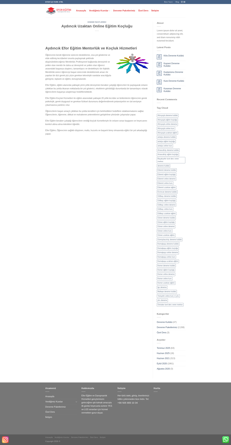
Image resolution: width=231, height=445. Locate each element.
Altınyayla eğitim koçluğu (167, 120)
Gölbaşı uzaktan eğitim (167, 213)
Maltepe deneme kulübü (167, 292)
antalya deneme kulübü (167, 137)
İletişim (155, 10)
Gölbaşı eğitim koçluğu (166, 201)
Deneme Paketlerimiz (124, 10)
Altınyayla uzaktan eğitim (167, 133)
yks (177, 296)
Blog (177, 2)
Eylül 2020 (162, 363)
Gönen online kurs (165, 231)
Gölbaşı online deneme (166, 205)
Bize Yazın (168, 2)
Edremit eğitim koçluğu (166, 174)
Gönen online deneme (166, 226)
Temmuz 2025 (163, 348)
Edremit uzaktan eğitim (167, 187)
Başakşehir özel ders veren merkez (168, 160)
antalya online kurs (165, 146)
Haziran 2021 (163, 358)
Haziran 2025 (163, 353)
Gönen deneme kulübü (166, 218)
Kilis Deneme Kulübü (174, 56)
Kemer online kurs (165, 279)
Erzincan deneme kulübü (167, 192)
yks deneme (162, 300)
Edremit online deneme (166, 179)
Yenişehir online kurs (166, 296)
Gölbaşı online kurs (165, 209)
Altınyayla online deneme (167, 124)
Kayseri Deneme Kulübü (172, 64)
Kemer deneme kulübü (166, 266)
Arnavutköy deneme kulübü (168, 150)
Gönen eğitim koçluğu (166, 222)
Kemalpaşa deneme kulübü (168, 244)
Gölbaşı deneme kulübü (167, 196)
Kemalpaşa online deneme (168, 252)
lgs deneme (162, 287)
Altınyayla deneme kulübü (168, 115)
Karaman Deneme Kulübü (172, 89)
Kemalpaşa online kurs (166, 257)
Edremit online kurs (165, 183)
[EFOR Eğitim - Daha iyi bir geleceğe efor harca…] (58, 11)
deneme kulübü (163, 166)
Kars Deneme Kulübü (174, 81)
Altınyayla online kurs (166, 128)
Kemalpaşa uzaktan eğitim (168, 261)
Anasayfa (81, 10)
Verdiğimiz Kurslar (98, 10)
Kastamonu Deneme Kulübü (173, 73)
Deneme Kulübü (164, 322)
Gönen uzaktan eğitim (166, 235)
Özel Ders (143, 10)
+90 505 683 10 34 (128, 402)
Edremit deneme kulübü (167, 170)
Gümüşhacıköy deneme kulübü (170, 240)
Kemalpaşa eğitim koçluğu (168, 248)
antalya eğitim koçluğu (166, 141)
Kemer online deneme (166, 274)
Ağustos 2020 (163, 369)
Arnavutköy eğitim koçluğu (168, 154)
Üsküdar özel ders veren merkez (170, 305)
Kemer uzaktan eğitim (166, 283)
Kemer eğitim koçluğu (166, 270)
